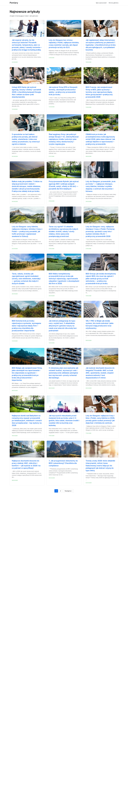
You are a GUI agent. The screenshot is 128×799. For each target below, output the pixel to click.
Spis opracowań (101, 3)
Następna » (68, 491)
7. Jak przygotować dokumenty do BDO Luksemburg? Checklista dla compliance (63, 463)
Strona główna (113, 3)
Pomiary (14, 2)
